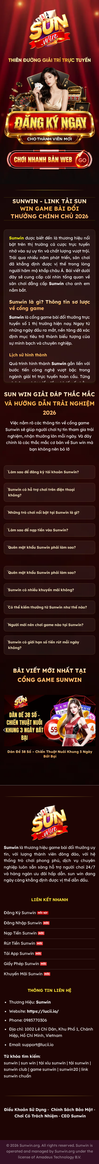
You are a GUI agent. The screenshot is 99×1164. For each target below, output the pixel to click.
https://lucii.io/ (43, 1011)
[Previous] (4, 730)
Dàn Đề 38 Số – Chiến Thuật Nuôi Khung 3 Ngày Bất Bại (49, 753)
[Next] (94, 730)
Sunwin (16, 237)
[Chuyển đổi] (8, 471)
